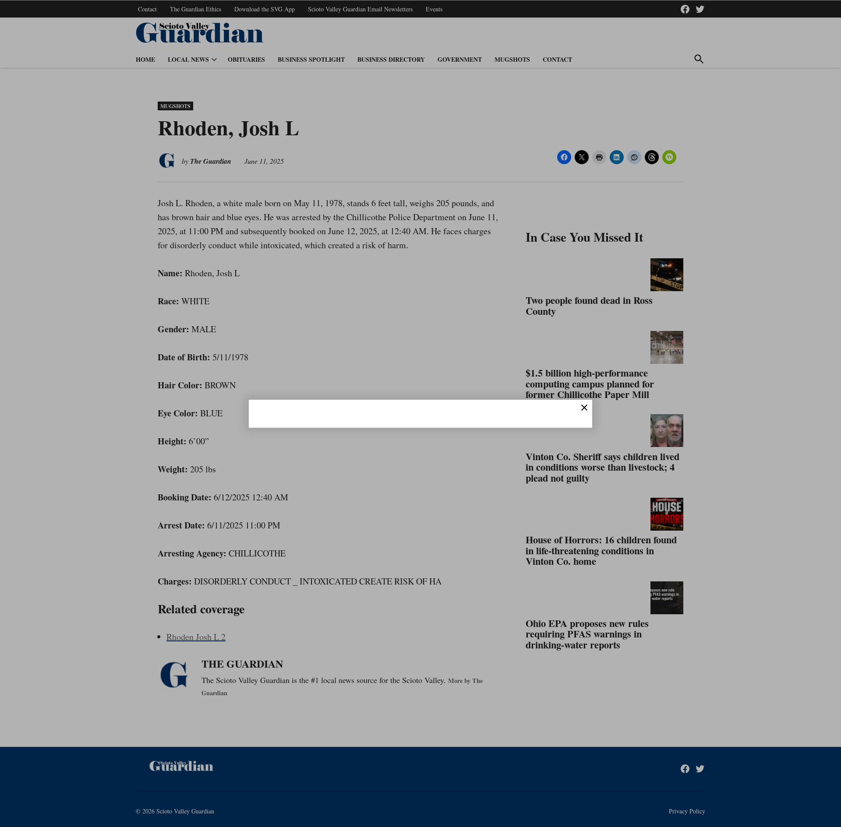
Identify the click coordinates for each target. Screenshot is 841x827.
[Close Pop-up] (584, 407)
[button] (420, 413)
